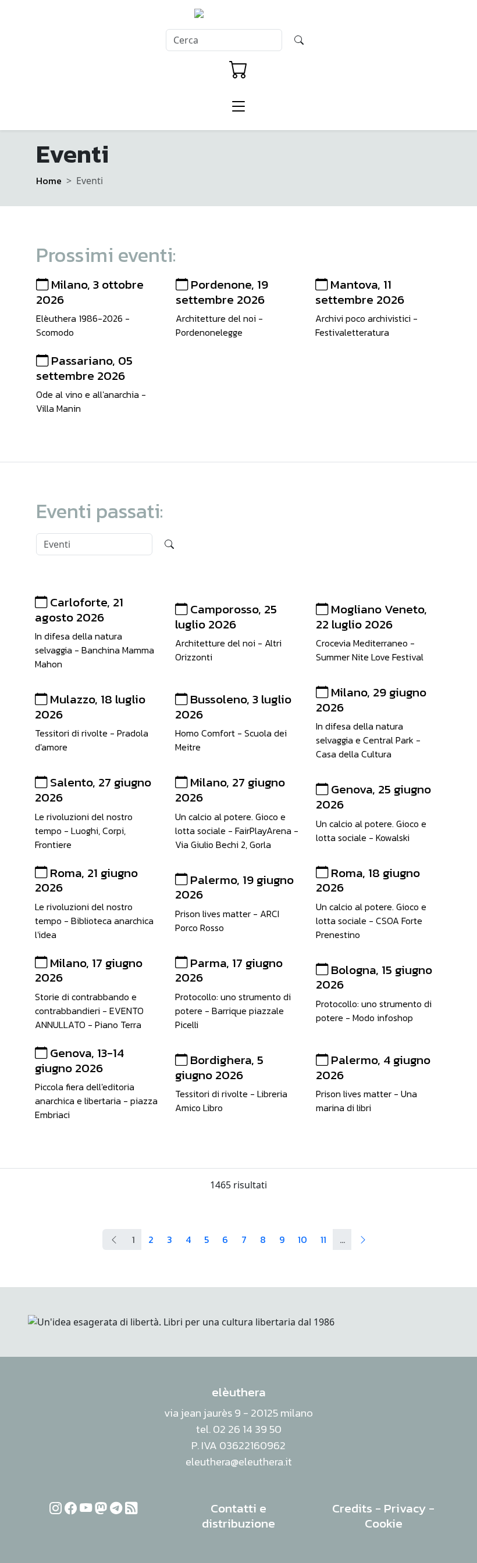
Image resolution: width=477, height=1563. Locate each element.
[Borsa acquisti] (238, 69)
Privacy (405, 1508)
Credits (352, 1508)
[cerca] (299, 40)
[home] (238, 17)
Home (49, 181)
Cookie (384, 1523)
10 (302, 1239)
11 (323, 1239)
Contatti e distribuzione (238, 1515)
